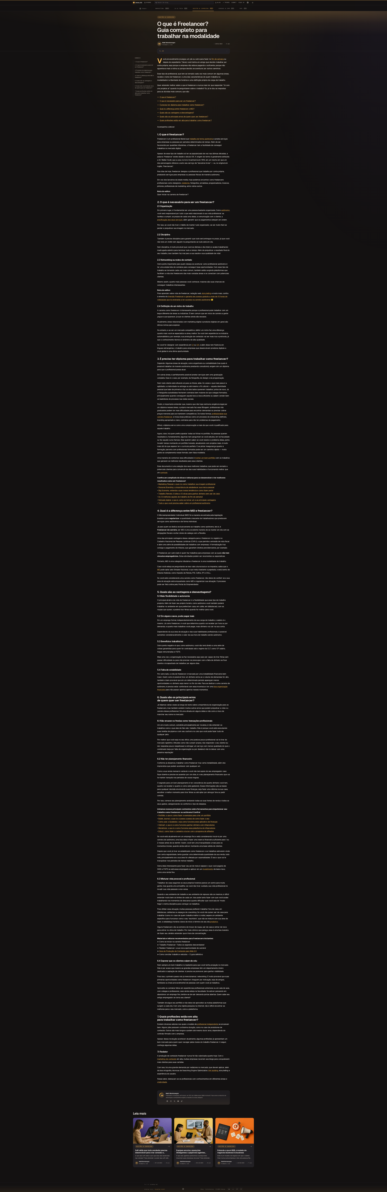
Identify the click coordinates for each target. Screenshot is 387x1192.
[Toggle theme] (252, 2)
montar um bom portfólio (205, 458)
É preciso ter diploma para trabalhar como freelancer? (182, 105)
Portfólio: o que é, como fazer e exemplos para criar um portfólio (184, 815)
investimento (208, 869)
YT (237, 1189)
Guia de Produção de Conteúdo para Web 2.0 (178, 951)
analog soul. (155, 1189)
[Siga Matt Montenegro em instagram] (170, 1101)
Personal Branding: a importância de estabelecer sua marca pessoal (186, 487)
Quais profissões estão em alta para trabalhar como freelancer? (186, 120)
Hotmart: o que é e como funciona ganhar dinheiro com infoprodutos (186, 825)
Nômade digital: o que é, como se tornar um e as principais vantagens (187, 500)
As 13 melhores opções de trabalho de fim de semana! (180, 497)
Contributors (209, 1189)
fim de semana (218, 59)
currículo (163, 472)
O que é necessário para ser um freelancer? (178, 101)
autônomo (225, 210)
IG (229, 1189)
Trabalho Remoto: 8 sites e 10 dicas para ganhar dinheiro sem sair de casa (189, 493)
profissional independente (208, 1024)
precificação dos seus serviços (170, 220)
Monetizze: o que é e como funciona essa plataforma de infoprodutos (186, 828)
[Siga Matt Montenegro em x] (174, 1101)
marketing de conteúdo (166, 1059)
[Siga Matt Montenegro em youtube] (178, 1101)
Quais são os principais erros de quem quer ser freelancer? (184, 116)
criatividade (162, 1082)
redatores (186, 183)
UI (193, 345)
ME (158, 569)
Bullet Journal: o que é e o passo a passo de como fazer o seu (183, 818)
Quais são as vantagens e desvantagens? (177, 112)
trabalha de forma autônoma (201, 139)
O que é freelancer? (168, 97)
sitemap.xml (154, 1184)
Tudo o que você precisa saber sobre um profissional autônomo (184, 503)
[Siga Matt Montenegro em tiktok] (181, 1101)
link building (213, 1070)
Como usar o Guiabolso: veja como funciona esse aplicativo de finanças (187, 822)
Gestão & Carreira (166, 17)
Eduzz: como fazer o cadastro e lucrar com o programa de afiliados (186, 831)
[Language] (247, 2)
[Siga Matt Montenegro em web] (167, 1101)
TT (241, 1189)
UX (198, 345)
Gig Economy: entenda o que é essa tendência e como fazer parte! (185, 490)
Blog (202, 1189)
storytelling (206, 293)
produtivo (214, 922)
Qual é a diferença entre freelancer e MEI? (177, 109)
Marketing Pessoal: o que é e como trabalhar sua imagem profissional (186, 484)
